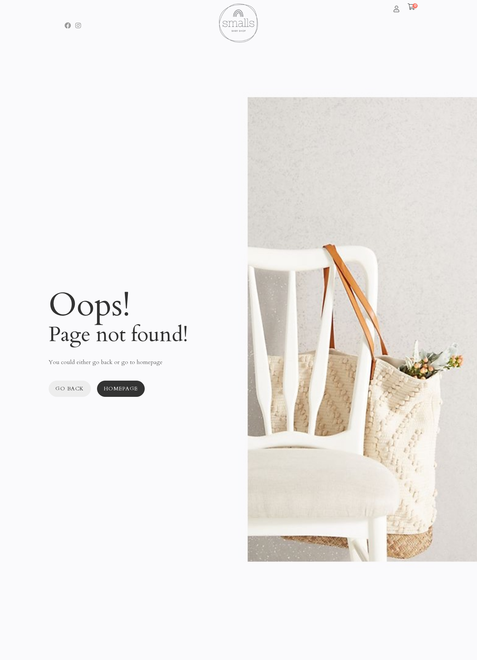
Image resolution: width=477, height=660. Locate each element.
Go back (69, 388)
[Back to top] (459, 642)
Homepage (121, 388)
